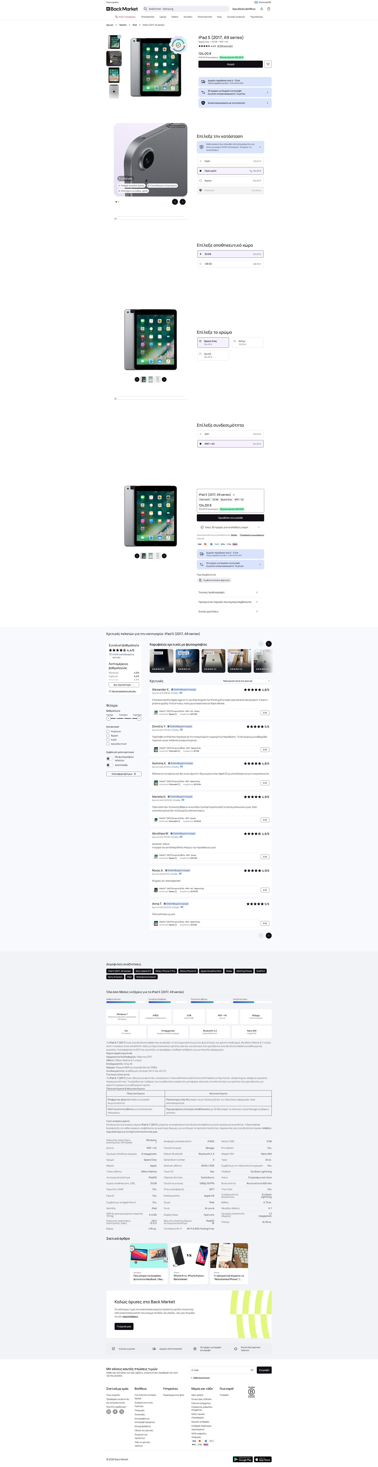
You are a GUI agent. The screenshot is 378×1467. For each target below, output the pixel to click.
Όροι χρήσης (197, 1395)
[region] (210, 661)
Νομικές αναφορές (200, 1421)
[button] (178, 45)
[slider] (109, 718)
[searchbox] (188, 9)
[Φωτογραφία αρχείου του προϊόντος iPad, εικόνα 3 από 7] (114, 91)
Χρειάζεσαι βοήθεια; (244, 8)
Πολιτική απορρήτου (201, 1403)
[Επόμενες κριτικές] (269, 936)
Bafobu (234, 535)
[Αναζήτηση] (145, 8)
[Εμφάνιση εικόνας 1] (116, 201)
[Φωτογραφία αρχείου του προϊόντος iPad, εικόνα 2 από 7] (114, 75)
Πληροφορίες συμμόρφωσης (252, 535)
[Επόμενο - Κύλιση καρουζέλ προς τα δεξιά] (183, 202)
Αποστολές (140, 1414)
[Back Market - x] (121, 1411)
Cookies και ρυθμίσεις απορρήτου (202, 1408)
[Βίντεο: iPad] (114, 58)
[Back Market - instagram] (108, 1411)
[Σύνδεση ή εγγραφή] (262, 9)
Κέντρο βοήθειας (143, 1426)
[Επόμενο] (164, 379)
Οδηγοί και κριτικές (144, 1430)
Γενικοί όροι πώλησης (201, 1399)
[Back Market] (122, 9)
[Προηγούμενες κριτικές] (261, 936)
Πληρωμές (140, 1410)
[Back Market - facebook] (115, 1411)
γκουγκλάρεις (130, 1316)
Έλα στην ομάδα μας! (116, 1406)
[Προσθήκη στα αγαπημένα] (268, 64)
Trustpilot (224, 1395)
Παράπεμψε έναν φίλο (173, 1395)
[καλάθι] (269, 9)
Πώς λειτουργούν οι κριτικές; (124, 691)
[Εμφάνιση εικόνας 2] (118, 201)
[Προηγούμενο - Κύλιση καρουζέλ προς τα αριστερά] (175, 202)
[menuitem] (148, 17)
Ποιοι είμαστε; (113, 1395)
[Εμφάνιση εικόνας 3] (158, 379)
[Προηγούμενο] (137, 379)
